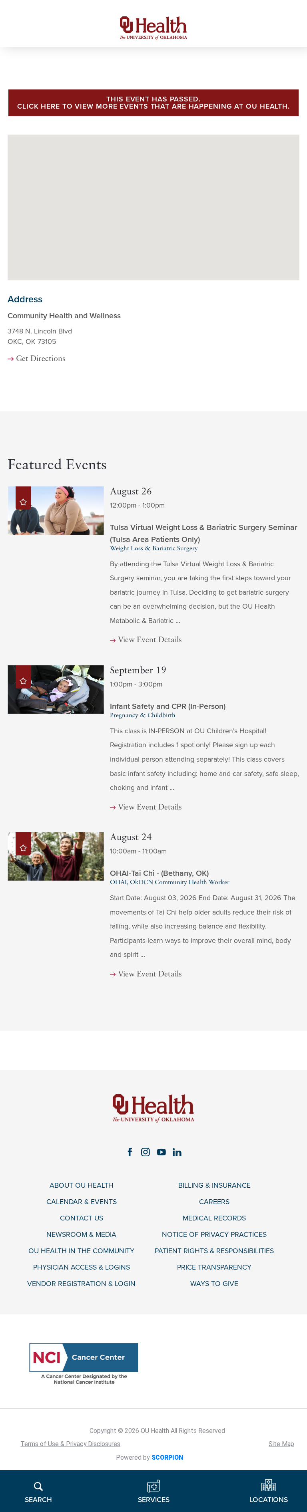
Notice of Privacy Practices (214, 1234)
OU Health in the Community (81, 1251)
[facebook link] (130, 1152)
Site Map (281, 1444)
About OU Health (82, 1185)
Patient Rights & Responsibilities (214, 1251)
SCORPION (167, 1457)
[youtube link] (161, 1152)
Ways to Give (214, 1284)
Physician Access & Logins (81, 1267)
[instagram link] (146, 1152)
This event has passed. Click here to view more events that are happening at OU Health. (153, 103)
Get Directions (41, 359)
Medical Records (214, 1218)
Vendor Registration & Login (81, 1284)
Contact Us (81, 1218)
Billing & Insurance (214, 1185)
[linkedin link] (177, 1152)
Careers (214, 1202)
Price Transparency (214, 1267)
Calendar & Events (81, 1202)
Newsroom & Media (81, 1234)
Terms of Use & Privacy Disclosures (70, 1444)
